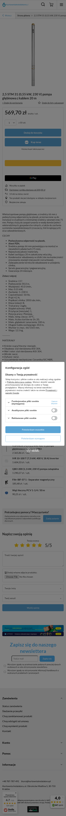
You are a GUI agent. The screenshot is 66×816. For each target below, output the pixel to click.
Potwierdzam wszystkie (33, 429)
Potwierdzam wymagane (33, 438)
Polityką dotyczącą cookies (19, 382)
